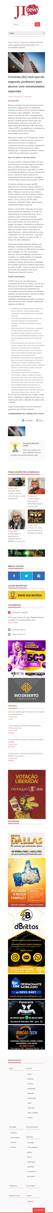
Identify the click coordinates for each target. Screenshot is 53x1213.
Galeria (13, 1142)
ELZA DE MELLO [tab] (19, 630)
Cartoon (13, 1133)
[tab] (12, 706)
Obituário (11, 733)
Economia (30, 1093)
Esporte (30, 1079)
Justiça (10, 719)
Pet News (30, 1142)
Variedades (31, 1162)
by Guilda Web (39, 1210)
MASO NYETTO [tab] (18, 634)
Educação (24, 42)
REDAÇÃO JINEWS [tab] (20, 613)
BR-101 (29, 1157)
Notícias (17, 42)
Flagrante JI (31, 1171)
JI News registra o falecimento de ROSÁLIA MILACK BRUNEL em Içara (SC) (16, 537)
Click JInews (14, 1137)
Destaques (31, 1176)
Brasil (29, 1152)
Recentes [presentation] (12, 706)
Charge (13, 1147)
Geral (29, 1074)
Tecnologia (31, 1098)
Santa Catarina (32, 1112)
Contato (30, 1201)
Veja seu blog (13, 622)
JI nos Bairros (32, 1147)
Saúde (29, 1103)
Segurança (31, 1088)
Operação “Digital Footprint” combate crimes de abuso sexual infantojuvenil (16, 494)
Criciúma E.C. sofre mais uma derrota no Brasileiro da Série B (35, 530)
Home (10, 42)
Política (30, 1083)
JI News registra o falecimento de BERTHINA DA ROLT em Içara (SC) (35, 502)
